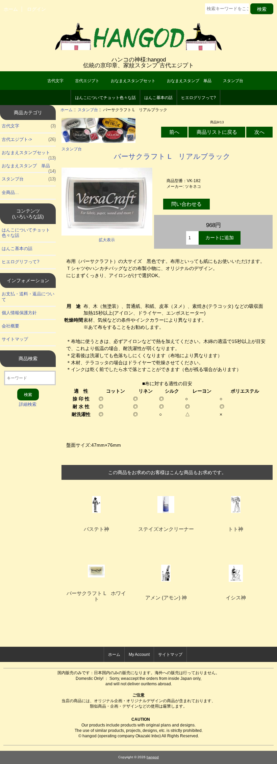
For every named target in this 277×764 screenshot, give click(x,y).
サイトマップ (15, 339)
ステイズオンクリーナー (166, 529)
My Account (139, 654)
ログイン (36, 9)
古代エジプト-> (29, 139)
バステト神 (96, 529)
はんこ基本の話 (158, 97)
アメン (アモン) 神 (166, 597)
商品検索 (28, 358)
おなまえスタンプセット (133, 80)
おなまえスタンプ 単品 (189, 80)
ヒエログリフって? (198, 97)
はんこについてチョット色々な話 (105, 97)
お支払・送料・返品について (28, 296)
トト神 (235, 529)
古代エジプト (87, 80)
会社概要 (10, 325)
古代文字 (55, 80)
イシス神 (236, 597)
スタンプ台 (88, 109)
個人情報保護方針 (19, 312)
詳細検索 (27, 404)
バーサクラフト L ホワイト (96, 596)
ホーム (11, 9)
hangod (153, 757)
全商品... (10, 192)
